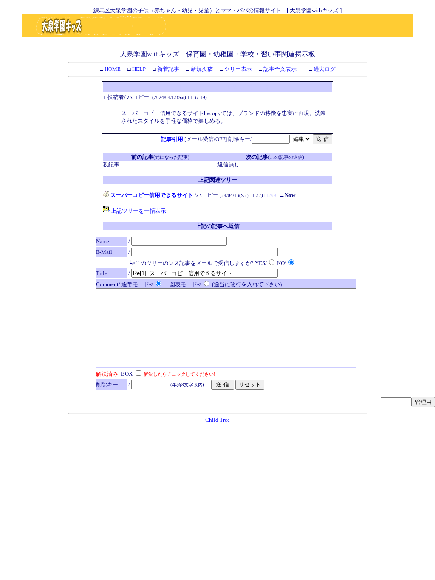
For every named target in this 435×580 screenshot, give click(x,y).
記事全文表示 (279, 69)
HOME (112, 69)
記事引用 (172, 139)
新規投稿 (201, 69)
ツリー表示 (237, 69)
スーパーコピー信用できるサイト (151, 195)
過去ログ (324, 69)
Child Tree (217, 420)
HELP (138, 69)
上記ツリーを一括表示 (138, 211)
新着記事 (167, 69)
